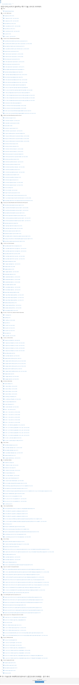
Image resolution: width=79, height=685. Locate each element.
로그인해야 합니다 (43, 680)
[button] (0, 1)
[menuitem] (0, 2)
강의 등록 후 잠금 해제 (39, 681)
